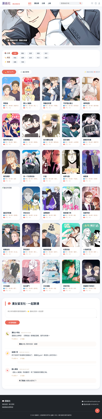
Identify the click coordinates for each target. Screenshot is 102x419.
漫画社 (11, 3)
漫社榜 (36, 3)
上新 (49, 3)
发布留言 (13, 322)
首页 (29, 3)
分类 (43, 3)
